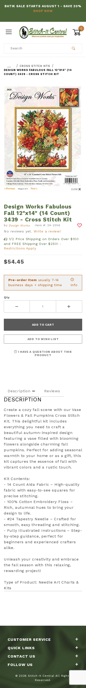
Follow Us (20, 664)
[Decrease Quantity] (17, 306)
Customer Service (29, 639)
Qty (7, 297)
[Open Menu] (9, 32)
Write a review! (47, 231)
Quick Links (21, 648)
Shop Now (43, 11)
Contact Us (21, 656)
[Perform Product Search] (73, 48)
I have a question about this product (44, 353)
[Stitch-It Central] (42, 32)
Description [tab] (19, 391)
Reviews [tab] (52, 391)
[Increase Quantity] (69, 306)
